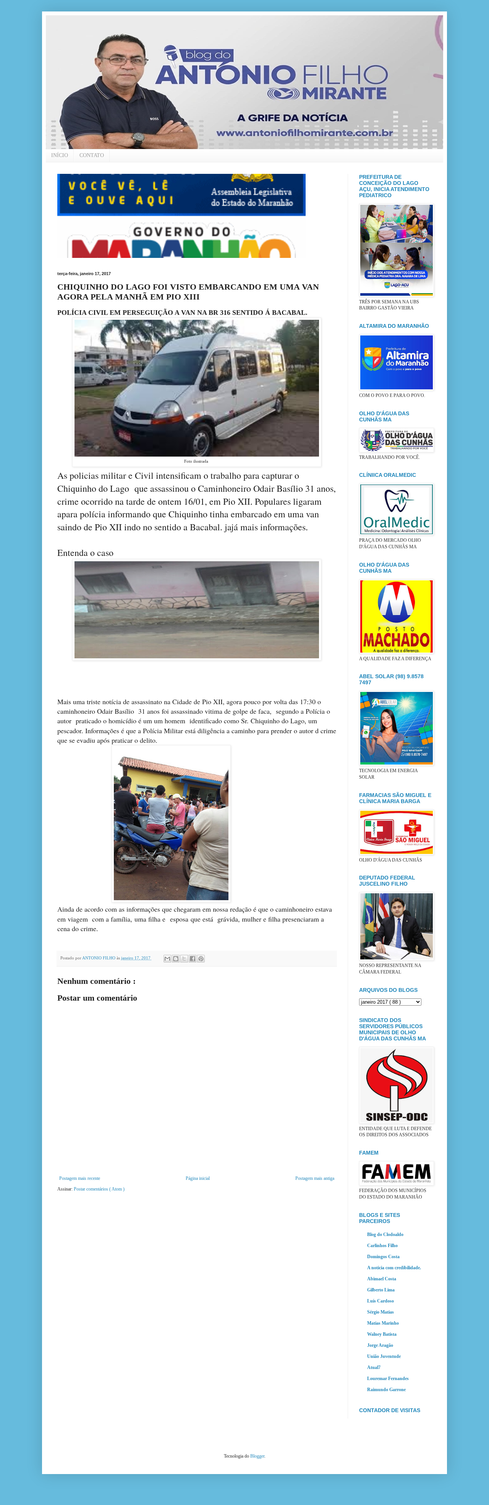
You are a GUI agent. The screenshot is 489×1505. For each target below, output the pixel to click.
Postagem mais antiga (314, 1178)
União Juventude (384, 1356)
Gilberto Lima (381, 1290)
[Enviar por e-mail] (167, 958)
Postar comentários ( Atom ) (99, 1189)
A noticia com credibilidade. (394, 1267)
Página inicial (198, 1178)
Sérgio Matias (380, 1312)
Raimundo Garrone (386, 1389)
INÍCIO (59, 155)
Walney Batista (382, 1334)
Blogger (257, 1456)
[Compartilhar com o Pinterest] (201, 958)
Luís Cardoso (380, 1301)
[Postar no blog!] (176, 958)
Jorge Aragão (380, 1345)
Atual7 (374, 1367)
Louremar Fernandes (388, 1378)
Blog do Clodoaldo (385, 1234)
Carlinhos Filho (382, 1245)
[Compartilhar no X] (184, 958)
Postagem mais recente (79, 1178)
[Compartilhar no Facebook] (192, 958)
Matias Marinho (383, 1323)
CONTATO (91, 155)
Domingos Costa (383, 1256)
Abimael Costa (381, 1278)
